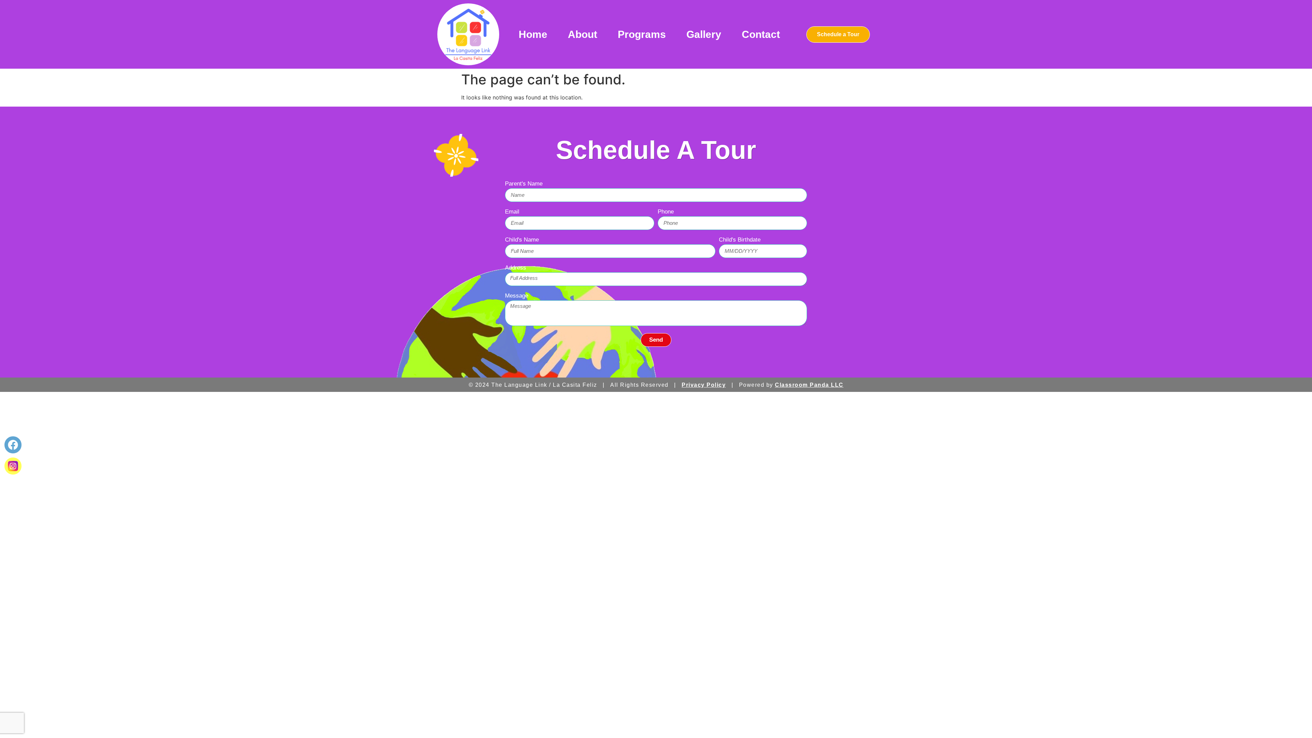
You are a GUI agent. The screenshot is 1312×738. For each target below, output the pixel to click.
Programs (642, 34)
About (582, 34)
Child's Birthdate (740, 240)
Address (515, 268)
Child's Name (522, 240)
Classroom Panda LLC (809, 385)
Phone (666, 212)
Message (516, 296)
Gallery (703, 34)
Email (512, 212)
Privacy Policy (704, 385)
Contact (761, 34)
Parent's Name (524, 184)
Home (533, 34)
